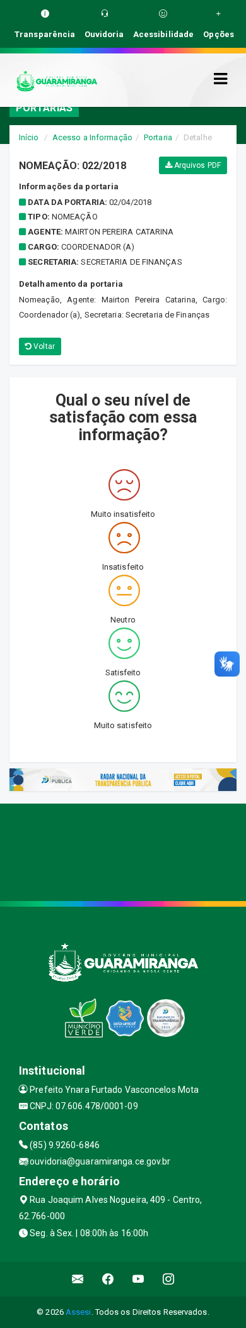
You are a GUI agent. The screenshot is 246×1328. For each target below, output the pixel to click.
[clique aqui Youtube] (138, 1279)
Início (29, 137)
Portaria (158, 137)
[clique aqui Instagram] (169, 1279)
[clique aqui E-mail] (78, 1279)
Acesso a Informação (92, 137)
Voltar (43, 346)
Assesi (78, 1312)
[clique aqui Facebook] (108, 1279)
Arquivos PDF (196, 165)
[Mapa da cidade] (123, 851)
